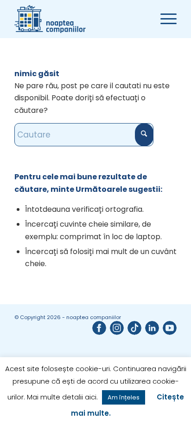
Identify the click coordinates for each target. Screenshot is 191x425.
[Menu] (164, 19)
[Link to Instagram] (117, 328)
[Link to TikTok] (134, 328)
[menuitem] (164, 19)
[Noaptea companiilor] (79, 19)
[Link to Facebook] (99, 328)
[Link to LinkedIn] (152, 328)
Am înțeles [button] (124, 397)
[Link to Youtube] (170, 328)
